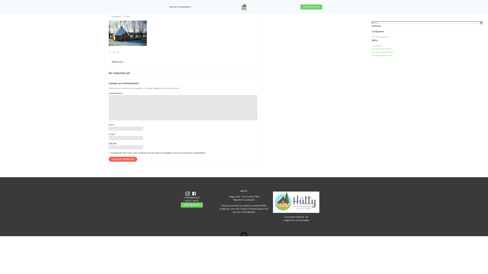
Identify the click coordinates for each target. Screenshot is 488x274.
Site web (113, 143)
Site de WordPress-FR (382, 55)
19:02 (128, 16)
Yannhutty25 (116, 16)
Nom (112, 124)
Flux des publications (382, 48)
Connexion (377, 45)
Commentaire (116, 93)
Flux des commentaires (382, 52)
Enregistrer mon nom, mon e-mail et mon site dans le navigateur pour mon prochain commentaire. (158, 152)
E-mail (112, 134)
